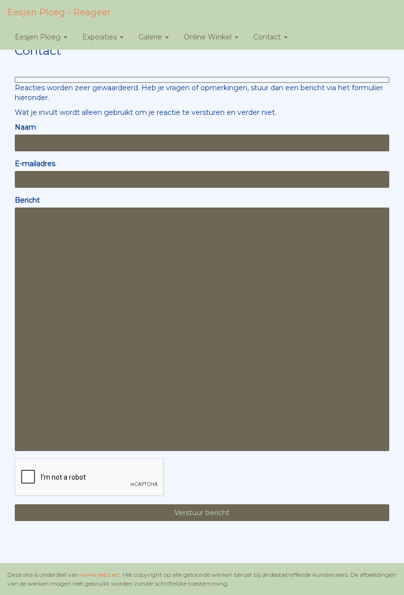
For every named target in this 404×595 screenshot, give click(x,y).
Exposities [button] (100, 37)
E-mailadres (35, 163)
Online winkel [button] (209, 37)
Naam (25, 127)
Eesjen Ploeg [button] (39, 37)
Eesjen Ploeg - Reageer (59, 12)
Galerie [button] (151, 37)
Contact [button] (268, 37)
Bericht (27, 200)
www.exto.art (100, 574)
